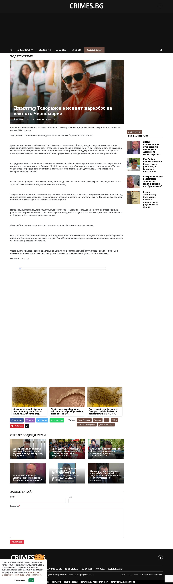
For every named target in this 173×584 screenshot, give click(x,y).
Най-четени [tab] (134, 132)
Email (70, 497)
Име (12, 497)
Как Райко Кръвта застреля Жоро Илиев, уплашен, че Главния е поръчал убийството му (105, 452)
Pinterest (18, 426)
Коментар (15, 506)
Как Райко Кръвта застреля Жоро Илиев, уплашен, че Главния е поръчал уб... (152, 165)
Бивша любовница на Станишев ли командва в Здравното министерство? (27, 477)
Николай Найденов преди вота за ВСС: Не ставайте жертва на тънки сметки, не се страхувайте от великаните (106, 475)
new (106, 420)
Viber (31, 420)
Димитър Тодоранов (86, 425)
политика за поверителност (28, 575)
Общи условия (71, 582)
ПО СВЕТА (76, 50)
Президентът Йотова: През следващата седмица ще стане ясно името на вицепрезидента (66, 452)
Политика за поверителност (94, 582)
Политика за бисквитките (123, 582)
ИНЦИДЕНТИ (44, 50)
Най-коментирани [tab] (138, 136)
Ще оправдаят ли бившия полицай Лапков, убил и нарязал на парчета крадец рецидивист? (28, 452)
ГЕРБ (114, 420)
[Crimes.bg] (28, 557)
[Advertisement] (86, 29)
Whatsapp (58, 420)
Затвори (19, 580)
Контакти (56, 582)
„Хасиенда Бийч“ (106, 425)
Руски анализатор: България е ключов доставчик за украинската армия (150, 199)
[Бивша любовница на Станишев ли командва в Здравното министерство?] (28, 473)
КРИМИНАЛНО (25, 50)
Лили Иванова (84, 420)
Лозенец (97, 420)
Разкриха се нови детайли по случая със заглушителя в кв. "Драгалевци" (153, 181)
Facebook (18, 420)
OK (31, 580)
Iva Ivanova (21, 119)
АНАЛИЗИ (61, 50)
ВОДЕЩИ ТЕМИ (94, 50)
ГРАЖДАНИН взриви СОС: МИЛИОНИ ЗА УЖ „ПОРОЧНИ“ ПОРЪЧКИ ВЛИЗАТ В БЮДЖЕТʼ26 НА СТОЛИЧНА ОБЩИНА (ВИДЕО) (65, 474)
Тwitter (43, 420)
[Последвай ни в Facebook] (160, 6)
